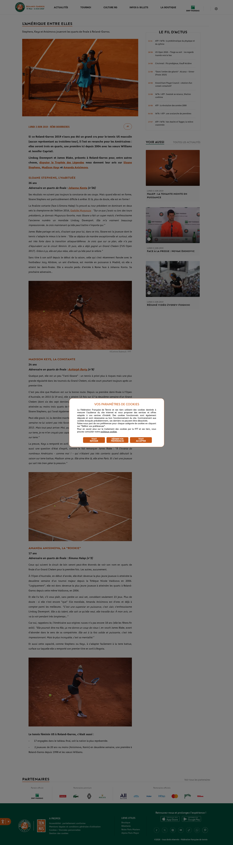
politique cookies (108, 432)
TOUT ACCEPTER (141, 440)
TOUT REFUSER (94, 440)
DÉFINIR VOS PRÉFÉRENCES (117, 440)
